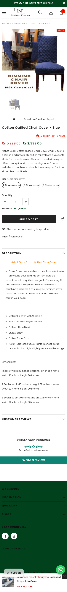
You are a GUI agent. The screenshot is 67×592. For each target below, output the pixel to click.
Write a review (33, 460)
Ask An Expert (46, 119)
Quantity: (7, 195)
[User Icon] (51, 13)
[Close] (64, 576)
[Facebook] (5, 536)
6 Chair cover (31, 185)
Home (5, 23)
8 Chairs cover (51, 185)
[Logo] (20, 12)
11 (8, 229)
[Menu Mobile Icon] (4, 12)
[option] (33, 60)
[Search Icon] (40, 12)
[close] (64, 3)
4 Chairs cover (11, 185)
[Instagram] (14, 536)
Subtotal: (7, 208)
